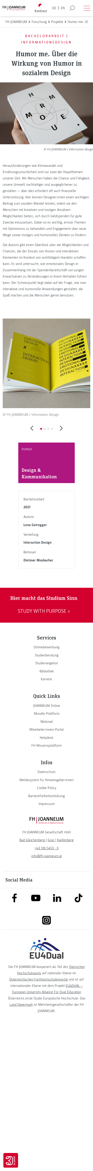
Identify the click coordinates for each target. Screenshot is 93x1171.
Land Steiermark (21, 1004)
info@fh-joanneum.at (46, 856)
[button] (41, 429)
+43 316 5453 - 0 (47, 848)
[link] (46, 647)
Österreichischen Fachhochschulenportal (38, 979)
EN (63, 8)
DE (54, 8)
